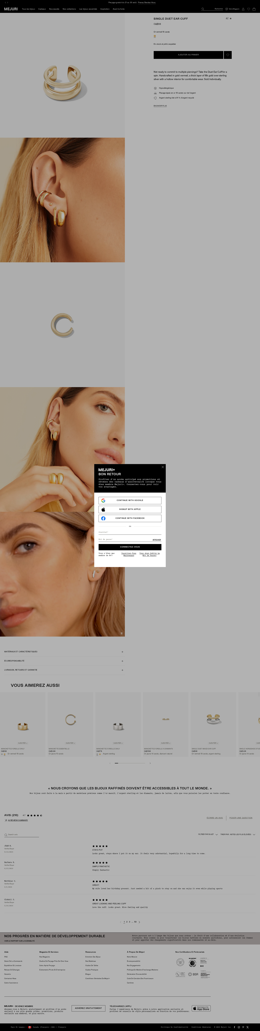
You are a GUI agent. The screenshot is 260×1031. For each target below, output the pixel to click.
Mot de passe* (105, 539)
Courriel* (103, 532)
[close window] (162, 467)
